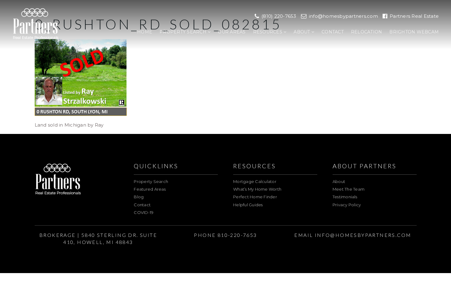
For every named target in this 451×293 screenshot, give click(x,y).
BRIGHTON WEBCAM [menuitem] (414, 32)
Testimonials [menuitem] (345, 196)
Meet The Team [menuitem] (348, 189)
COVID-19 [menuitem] (143, 212)
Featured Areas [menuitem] (150, 189)
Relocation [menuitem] (366, 32)
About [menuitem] (302, 32)
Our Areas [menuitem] (231, 32)
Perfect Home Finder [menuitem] (255, 196)
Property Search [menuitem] (184, 32)
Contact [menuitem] (333, 32)
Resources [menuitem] (268, 32)
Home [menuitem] (144, 32)
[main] (225, 64)
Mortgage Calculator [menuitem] (254, 181)
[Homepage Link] (35, 24)
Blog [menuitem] (139, 196)
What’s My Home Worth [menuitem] (257, 189)
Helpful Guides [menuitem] (248, 204)
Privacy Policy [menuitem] (347, 204)
